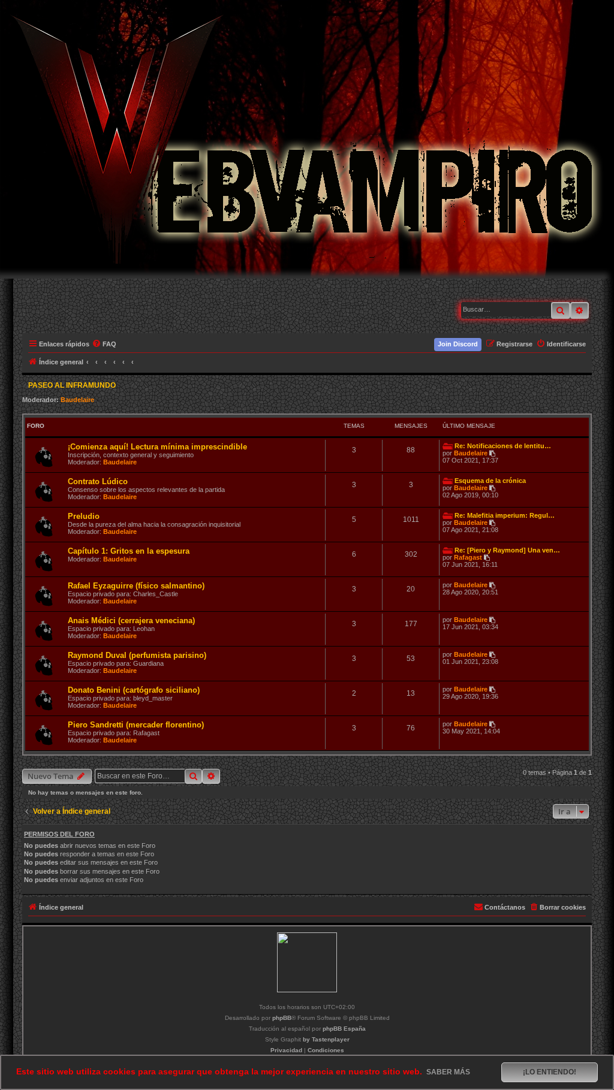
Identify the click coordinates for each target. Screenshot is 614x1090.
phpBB (281, 1017)
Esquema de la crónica (490, 480)
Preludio (84, 516)
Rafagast (468, 557)
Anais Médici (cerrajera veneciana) (131, 620)
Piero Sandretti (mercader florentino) (136, 724)
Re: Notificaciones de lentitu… (503, 445)
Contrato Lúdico (98, 481)
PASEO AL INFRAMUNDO (72, 385)
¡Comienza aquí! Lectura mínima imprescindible (157, 446)
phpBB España (344, 1028)
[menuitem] (104, 344)
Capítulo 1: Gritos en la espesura (128, 550)
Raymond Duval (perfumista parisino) (137, 655)
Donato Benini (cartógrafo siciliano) (134, 690)
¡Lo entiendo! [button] (549, 1072)
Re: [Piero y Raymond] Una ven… (507, 550)
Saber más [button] (448, 1072)
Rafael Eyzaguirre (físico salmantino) (136, 585)
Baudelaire (77, 399)
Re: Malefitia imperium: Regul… (505, 515)
